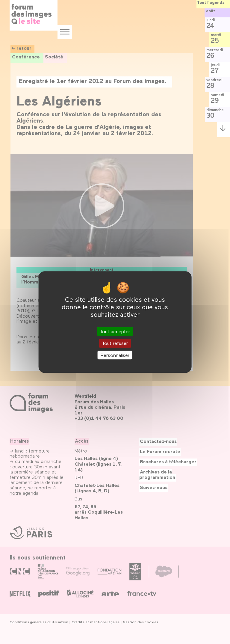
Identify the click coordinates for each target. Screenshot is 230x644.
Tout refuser (115, 343)
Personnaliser (115, 355)
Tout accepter (115, 331)
